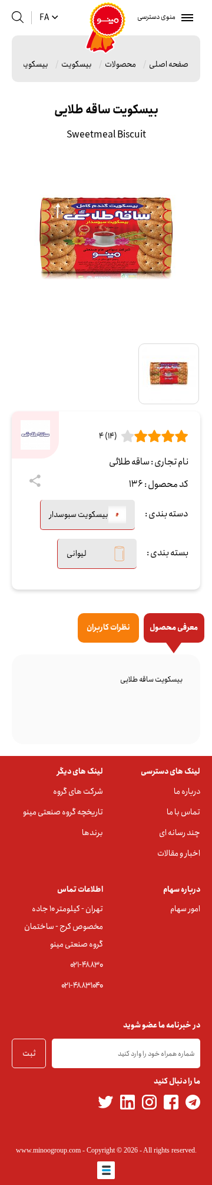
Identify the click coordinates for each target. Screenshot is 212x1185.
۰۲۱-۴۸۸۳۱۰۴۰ (82, 985)
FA (44, 18)
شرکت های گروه (78, 791)
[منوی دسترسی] (184, 18)
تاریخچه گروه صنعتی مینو (63, 812)
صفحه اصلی (168, 64)
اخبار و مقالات (178, 853)
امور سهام (185, 908)
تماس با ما (183, 812)
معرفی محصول (174, 627)
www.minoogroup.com (48, 1150)
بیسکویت (76, 64)
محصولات (120, 64)
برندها (92, 832)
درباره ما (187, 791)
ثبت (29, 1053)
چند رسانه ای (179, 832)
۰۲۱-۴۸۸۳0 (86, 964)
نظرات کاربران (108, 627)
